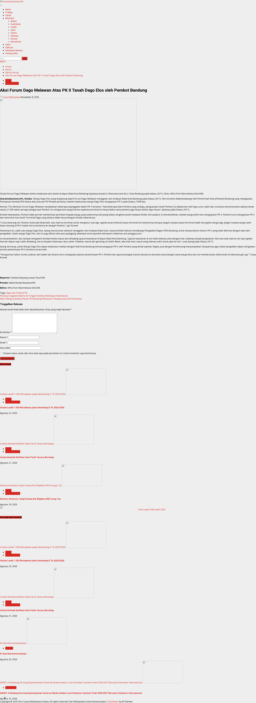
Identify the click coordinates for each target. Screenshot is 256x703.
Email (3, 342)
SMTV (3, 61)
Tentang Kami (11, 53)
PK (26, 292)
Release (14, 36)
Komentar (6, 332)
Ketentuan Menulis (14, 50)
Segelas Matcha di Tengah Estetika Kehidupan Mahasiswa (34, 295)
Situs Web (5, 347)
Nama (4, 337)
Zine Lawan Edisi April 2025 (151, 509)
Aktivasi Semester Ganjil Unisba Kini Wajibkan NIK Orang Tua (30, 485)
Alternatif (9, 18)
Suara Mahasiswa (11, 97)
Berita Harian (12, 83)
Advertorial (16, 41)
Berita (8, 9)
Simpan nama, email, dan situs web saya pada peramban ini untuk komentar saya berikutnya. (49, 353)
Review (14, 39)
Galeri (8, 44)
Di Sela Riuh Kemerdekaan (13, 643)
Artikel (14, 21)
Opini (13, 30)
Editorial (9, 47)
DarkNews (113, 701)
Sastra (14, 33)
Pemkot (20, 292)
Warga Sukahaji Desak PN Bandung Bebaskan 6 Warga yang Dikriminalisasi (41, 298)
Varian (8, 15)
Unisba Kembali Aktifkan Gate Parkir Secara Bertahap (27, 443)
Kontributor (16, 24)
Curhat (14, 27)
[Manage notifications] (5, 698)
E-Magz (9, 12)
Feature (9, 648)
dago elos (11, 292)
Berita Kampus (12, 402)
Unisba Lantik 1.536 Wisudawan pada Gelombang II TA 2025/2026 (32, 394)
